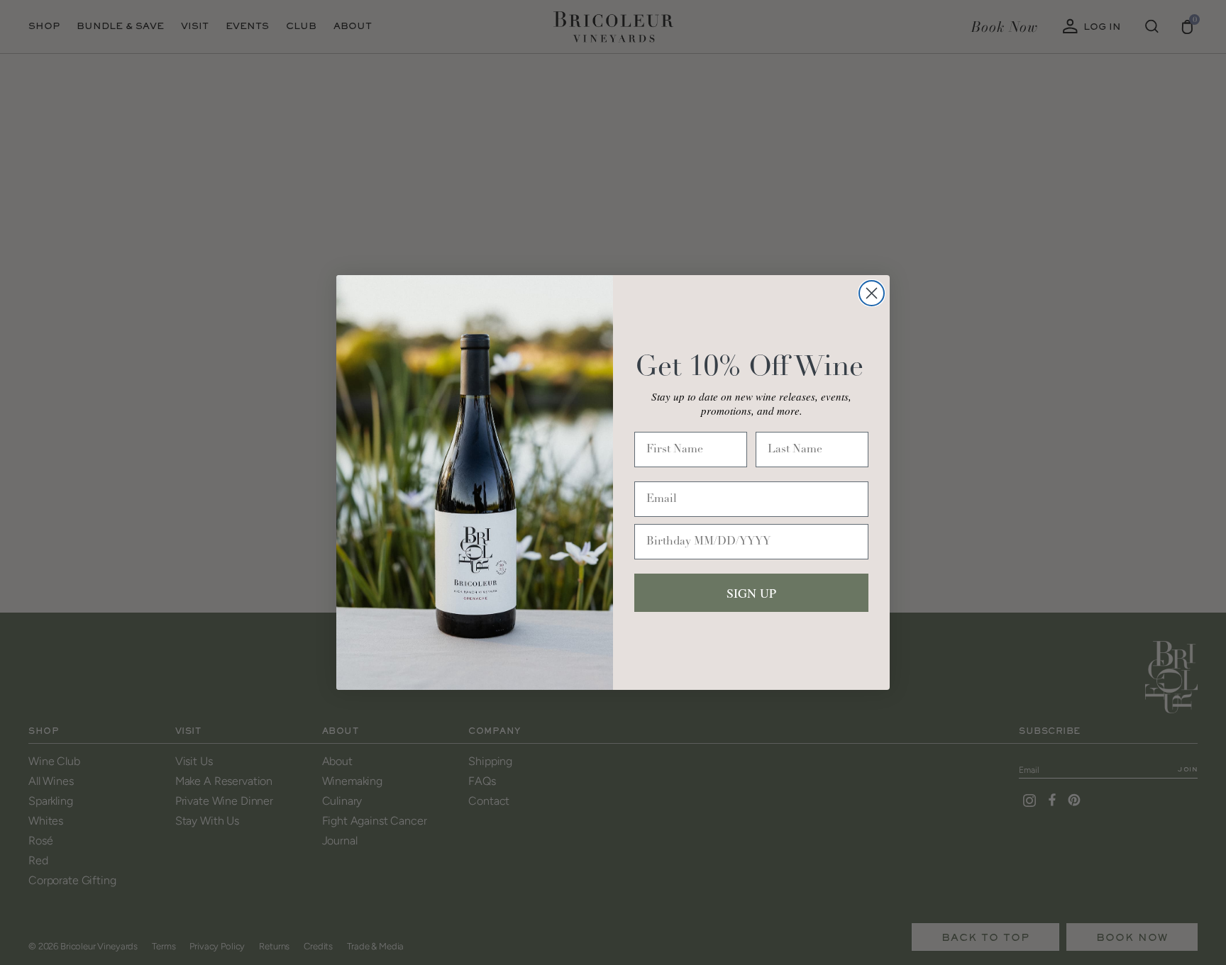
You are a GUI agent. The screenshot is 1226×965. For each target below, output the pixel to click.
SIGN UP (751, 592)
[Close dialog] (871, 293)
